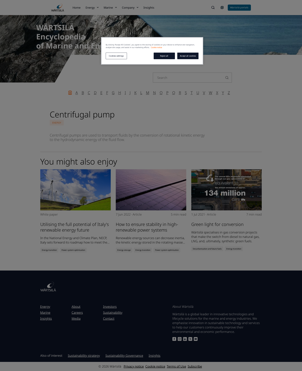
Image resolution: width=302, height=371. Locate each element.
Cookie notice (156, 47)
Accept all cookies (188, 56)
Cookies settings (116, 56)
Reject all (164, 56)
